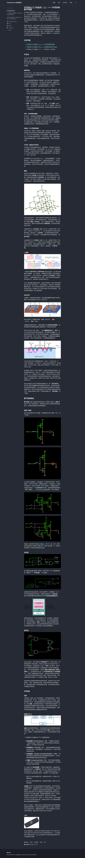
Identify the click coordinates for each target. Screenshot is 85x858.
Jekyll (27, 854)
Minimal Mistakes (32, 854)
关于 (59, 2)
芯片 (45, 842)
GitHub (65, 2)
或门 (43, 544)
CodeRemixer (11, 10)
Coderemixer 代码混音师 (14, 2)
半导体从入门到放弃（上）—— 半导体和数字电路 (42, 8)
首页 (54, 2)
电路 (30, 570)
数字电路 (36, 842)
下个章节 (39, 834)
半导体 (31, 842)
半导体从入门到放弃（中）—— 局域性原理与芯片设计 (41, 47)
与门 (39, 544)
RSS (71, 2)
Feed (9, 852)
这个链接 (43, 489)
